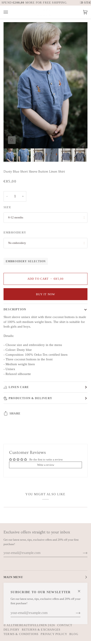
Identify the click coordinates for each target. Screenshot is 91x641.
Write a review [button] (45, 464)
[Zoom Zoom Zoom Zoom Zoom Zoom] (45, 85)
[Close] (80, 589)
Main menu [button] (13, 577)
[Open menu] (10, 12)
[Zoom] (12, 140)
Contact (64, 625)
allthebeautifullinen (27, 625)
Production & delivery (30, 398)
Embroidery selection (26, 261)
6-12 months (15, 217)
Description (15, 309)
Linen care (19, 387)
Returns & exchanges (41, 629)
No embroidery (17, 243)
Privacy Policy (54, 634)
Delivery (12, 629)
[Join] (74, 612)
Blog (73, 634)
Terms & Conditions (21, 634)
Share (15, 413)
